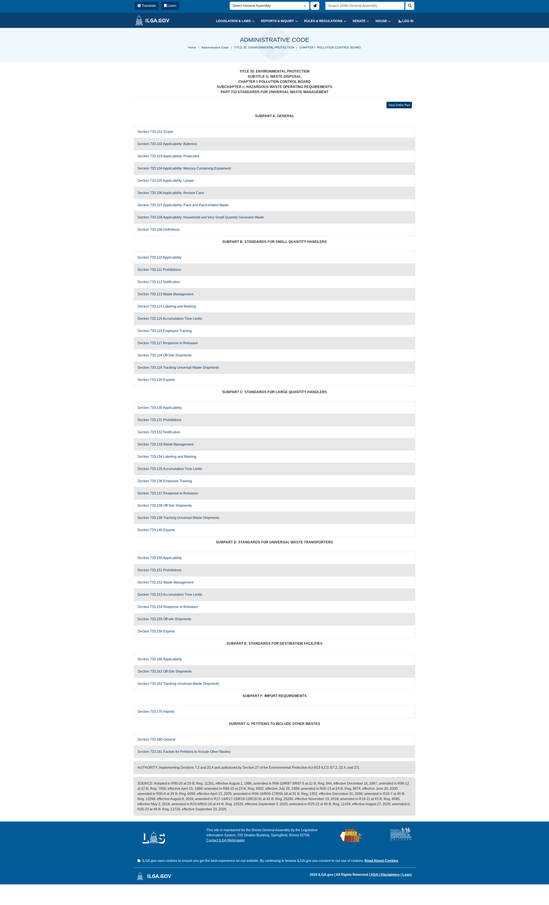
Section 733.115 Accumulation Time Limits (169, 318)
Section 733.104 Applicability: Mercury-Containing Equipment (184, 168)
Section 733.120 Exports (156, 380)
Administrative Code (215, 47)
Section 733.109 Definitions (158, 229)
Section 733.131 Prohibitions (159, 420)
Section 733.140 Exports (156, 530)
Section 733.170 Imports (155, 711)
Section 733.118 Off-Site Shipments (164, 355)
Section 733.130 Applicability (159, 407)
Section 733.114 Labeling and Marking (166, 306)
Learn (407, 874)
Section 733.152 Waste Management (165, 582)
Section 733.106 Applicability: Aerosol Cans (170, 193)
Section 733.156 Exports (156, 631)
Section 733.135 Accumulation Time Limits (169, 469)
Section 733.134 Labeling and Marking (166, 456)
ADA (375, 874)
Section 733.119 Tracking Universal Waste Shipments (178, 367)
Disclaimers (390, 874)
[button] (232, 21)
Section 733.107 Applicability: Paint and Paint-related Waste (183, 205)
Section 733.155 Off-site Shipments (164, 619)
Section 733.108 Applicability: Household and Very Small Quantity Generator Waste (200, 217)
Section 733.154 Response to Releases (167, 607)
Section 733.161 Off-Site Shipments (164, 671)
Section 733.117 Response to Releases (167, 343)
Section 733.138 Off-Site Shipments (164, 505)
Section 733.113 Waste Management (165, 294)
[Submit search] (409, 6)
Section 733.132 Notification (158, 432)
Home (192, 47)
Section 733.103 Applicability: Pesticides (168, 156)
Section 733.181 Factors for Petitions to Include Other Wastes (183, 751)
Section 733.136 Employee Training (164, 481)
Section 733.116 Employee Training (164, 331)
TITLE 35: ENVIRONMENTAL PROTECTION (264, 47)
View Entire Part (399, 105)
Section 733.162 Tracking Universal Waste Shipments (178, 683)
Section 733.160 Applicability (159, 659)
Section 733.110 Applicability (159, 257)
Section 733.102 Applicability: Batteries (167, 144)
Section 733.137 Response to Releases (167, 493)
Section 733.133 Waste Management (165, 444)
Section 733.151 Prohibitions (159, 570)
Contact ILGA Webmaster (225, 840)
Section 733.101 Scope (155, 131)
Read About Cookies (381, 861)
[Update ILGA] (314, 6)
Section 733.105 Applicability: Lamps (165, 180)
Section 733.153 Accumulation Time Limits (169, 594)
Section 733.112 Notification (158, 282)
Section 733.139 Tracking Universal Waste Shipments (178, 518)
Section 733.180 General (156, 739)
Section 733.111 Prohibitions (159, 269)
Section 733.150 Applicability (159, 558)
